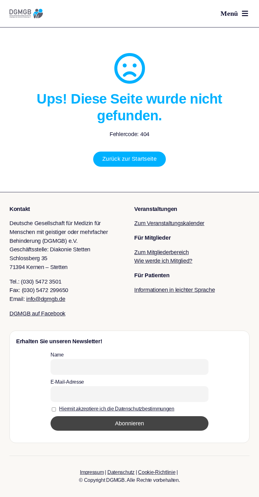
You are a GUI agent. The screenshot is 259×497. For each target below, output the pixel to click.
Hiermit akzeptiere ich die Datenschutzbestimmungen (116, 408)
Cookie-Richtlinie (156, 472)
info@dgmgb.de (45, 299)
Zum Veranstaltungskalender (169, 223)
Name (57, 354)
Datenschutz (121, 472)
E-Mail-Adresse (67, 382)
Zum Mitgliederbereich (161, 252)
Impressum (92, 472)
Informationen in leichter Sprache (174, 290)
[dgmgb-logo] (26, 12)
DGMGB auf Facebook (37, 313)
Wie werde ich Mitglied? (163, 261)
